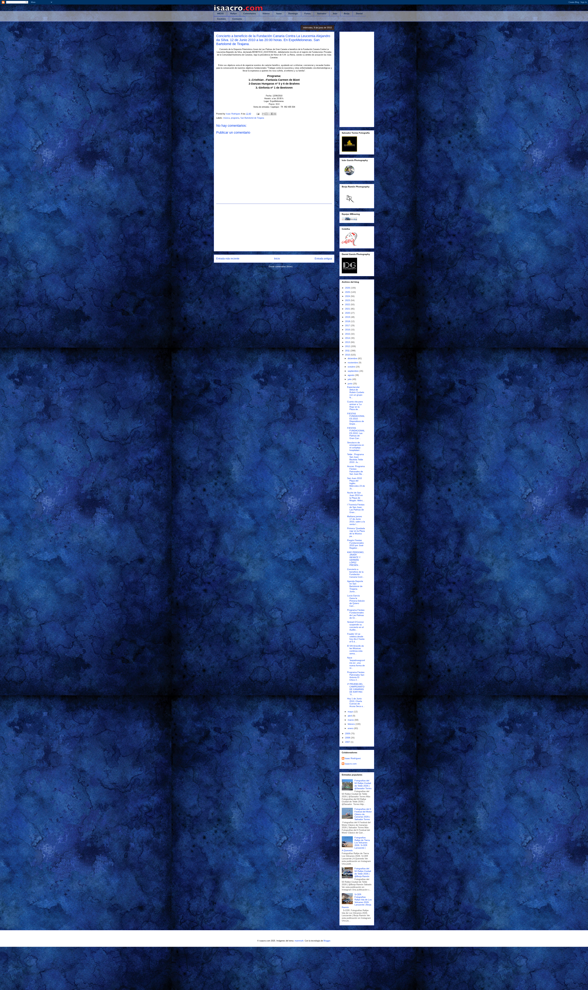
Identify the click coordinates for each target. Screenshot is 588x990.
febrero (351, 724)
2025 (348, 292)
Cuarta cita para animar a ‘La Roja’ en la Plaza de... (355, 405)
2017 (348, 325)
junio (350, 383)
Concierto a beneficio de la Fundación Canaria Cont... (355, 573)
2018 (348, 321)
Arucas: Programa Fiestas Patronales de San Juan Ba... (356, 470)
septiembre (353, 371)
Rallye (233, 13)
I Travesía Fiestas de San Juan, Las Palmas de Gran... (355, 508)
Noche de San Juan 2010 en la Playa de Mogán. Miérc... (356, 496)
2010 (348, 354)
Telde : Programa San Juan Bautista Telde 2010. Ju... (355, 458)
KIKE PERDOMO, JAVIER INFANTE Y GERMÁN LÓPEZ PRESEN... (355, 558)
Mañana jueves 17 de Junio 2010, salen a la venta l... (356, 520)
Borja (346, 13)
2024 (348, 296)
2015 (348, 334)
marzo (351, 720)
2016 (348, 329)
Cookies (221, 19)
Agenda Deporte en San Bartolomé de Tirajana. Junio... (355, 586)
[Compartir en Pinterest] (275, 113)
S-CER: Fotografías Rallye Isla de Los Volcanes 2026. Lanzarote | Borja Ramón (357, 900)
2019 (348, 317)
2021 (348, 309)
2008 (348, 737)
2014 (348, 338)
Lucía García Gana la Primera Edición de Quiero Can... (356, 600)
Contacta (237, 19)
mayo (351, 711)
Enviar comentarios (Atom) (280, 266)
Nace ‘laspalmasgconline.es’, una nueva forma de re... (356, 662)
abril (350, 715)
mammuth (299, 941)
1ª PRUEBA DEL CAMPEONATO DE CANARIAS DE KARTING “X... (355, 689)
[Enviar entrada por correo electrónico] (258, 114)
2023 (348, 300)
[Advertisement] (274, 227)
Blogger (327, 941)
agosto (351, 375)
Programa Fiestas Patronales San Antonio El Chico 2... (355, 676)
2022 (348, 304)
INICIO (220, 13)
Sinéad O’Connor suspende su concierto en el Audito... (355, 626)
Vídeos (266, 13)
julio (350, 379)
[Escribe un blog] (266, 113)
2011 (347, 350)
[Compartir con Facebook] (272, 113)
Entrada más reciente (227, 258)
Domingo (293, 13)
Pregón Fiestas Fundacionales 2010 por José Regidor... (355, 544)
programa (235, 118)
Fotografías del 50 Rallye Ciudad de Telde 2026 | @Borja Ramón (362, 872)
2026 (348, 288)
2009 (348, 733)
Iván (335, 13)
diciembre (353, 358)
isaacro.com (351, 763)
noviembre (353, 362)
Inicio (277, 258)
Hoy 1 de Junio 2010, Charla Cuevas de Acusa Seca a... (356, 702)
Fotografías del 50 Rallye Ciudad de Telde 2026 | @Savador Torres (362, 784)
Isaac (279, 13)
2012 (348, 346)
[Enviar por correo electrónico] (263, 113)
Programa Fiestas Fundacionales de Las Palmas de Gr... (355, 614)
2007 (348, 742)
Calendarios (249, 13)
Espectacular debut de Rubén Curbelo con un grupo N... (355, 392)
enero (351, 728)
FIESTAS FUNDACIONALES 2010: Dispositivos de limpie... (356, 418)
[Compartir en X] (269, 113)
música (226, 118)
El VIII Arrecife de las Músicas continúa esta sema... (355, 650)
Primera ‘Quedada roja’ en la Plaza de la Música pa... (356, 532)
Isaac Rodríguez (353, 758)
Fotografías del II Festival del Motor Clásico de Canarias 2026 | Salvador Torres (363, 814)
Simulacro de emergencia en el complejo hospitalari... (355, 446)
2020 (348, 313)
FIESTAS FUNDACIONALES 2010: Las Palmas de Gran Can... (356, 433)
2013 (348, 342)
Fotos (307, 13)
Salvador (321, 13)
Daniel (359, 13)
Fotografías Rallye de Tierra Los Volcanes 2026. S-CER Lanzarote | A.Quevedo (356, 844)
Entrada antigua (323, 258)
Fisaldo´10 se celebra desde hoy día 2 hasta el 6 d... (355, 638)
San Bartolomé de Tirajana (252, 118)
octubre (352, 366)
